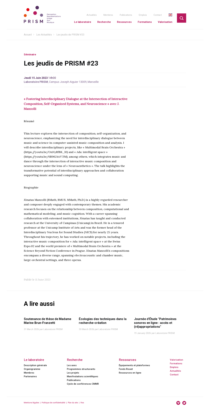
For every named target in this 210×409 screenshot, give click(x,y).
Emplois (143, 15)
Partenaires (30, 376)
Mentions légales (31, 402)
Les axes (72, 365)
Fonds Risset (126, 369)
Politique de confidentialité (53, 402)
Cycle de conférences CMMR (83, 383)
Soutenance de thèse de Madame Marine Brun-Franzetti (47, 321)
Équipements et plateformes (134, 365)
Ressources (124, 21)
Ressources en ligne (130, 372)
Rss (82, 402)
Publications (126, 15)
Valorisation (165, 21)
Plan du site (73, 402)
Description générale (35, 365)
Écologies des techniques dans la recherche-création (102, 321)
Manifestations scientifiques (82, 376)
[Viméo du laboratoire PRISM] (178, 403)
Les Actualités (44, 34)
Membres (108, 15)
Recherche (104, 21)
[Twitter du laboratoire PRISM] (184, 403)
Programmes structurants (81, 369)
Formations (145, 21)
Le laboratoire (82, 21)
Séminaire (30, 54)
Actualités (92, 15)
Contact (158, 15)
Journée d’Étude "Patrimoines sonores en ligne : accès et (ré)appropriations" (155, 322)
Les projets (73, 372)
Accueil (28, 34)
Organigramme (32, 369)
